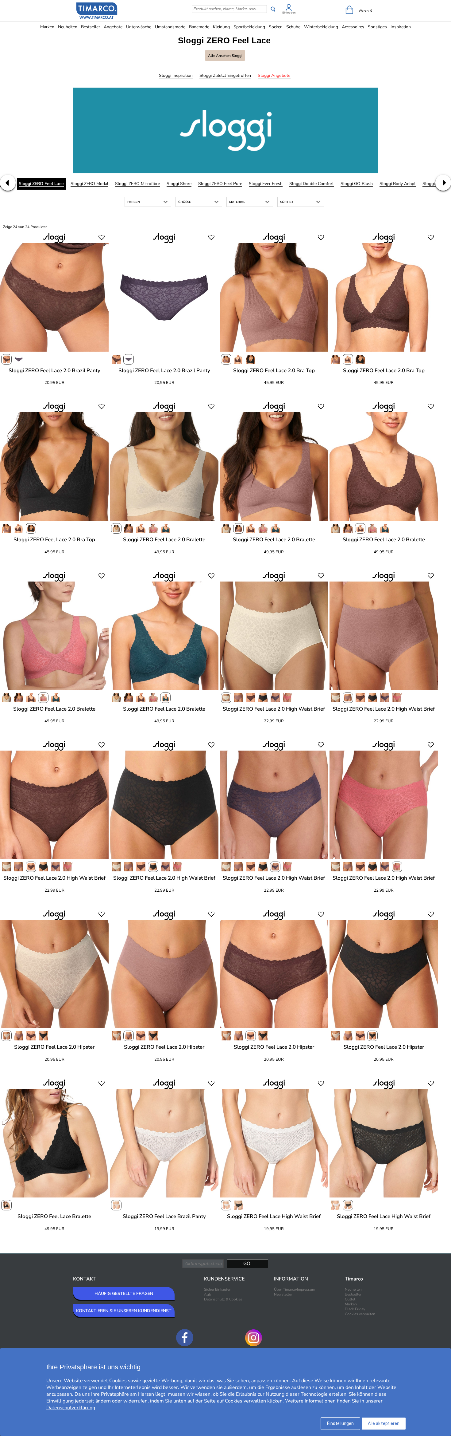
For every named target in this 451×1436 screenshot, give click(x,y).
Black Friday (355, 1309)
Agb (207, 1294)
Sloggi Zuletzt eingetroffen (225, 75)
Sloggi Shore (179, 184)
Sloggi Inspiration (176, 75)
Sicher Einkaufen (217, 1289)
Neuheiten (67, 27)
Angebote (113, 27)
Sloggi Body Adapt (398, 184)
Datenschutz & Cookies (223, 1299)
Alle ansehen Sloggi (225, 55)
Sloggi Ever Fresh (266, 184)
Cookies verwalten (360, 1314)
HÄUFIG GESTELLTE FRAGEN (123, 1293)
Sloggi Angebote (274, 75)
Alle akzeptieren (383, 1423)
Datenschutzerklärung (70, 1407)
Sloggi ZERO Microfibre (137, 184)
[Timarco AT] (97, 11)
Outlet (350, 1299)
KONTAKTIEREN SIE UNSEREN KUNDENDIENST (124, 1311)
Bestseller (90, 27)
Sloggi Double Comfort (311, 184)
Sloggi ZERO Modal (89, 184)
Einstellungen (340, 1423)
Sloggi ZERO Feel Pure (220, 184)
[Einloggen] (289, 8)
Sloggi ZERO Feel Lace (41, 184)
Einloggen (288, 12)
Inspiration (401, 27)
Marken (47, 27)
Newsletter (283, 1294)
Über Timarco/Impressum (294, 1289)
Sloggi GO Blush (357, 184)
